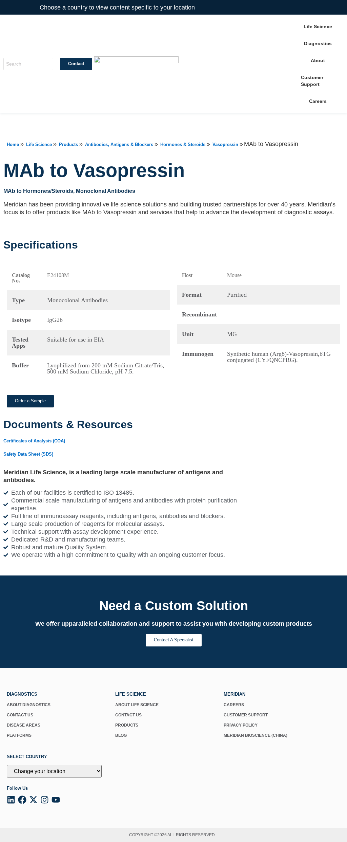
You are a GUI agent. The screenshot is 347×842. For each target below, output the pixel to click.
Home (13, 144)
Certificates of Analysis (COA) (34, 440)
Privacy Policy (241, 725)
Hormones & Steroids (182, 144)
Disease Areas (23, 725)
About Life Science (137, 704)
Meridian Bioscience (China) (255, 735)
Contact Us (20, 715)
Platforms (19, 735)
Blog (121, 735)
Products (68, 144)
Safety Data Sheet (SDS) (28, 454)
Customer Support (246, 715)
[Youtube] (56, 799)
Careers (234, 704)
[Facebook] (22, 799)
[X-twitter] (33, 799)
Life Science (39, 144)
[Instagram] (44, 799)
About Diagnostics (28, 704)
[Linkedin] (11, 799)
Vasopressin (225, 144)
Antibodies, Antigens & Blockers (119, 144)
